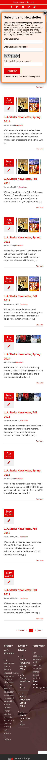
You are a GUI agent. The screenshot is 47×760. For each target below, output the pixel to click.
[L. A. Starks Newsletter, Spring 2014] (28, 339)
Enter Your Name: (11, 39)
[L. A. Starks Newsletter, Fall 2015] (28, 166)
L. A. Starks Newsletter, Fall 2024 (24, 718)
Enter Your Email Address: (15, 47)
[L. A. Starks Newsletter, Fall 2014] (28, 283)
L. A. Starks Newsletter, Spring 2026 (24, 662)
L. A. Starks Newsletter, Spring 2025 (24, 699)
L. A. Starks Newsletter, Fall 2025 (24, 681)
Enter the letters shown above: (17, 61)
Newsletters (19, 125)
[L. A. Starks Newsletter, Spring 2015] (28, 225)
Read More (39, 87)
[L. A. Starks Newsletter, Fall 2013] (28, 397)
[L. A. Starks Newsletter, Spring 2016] (28, 104)
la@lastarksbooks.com (23, 2)
